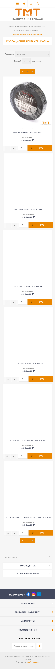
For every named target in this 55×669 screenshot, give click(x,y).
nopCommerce (32, 662)
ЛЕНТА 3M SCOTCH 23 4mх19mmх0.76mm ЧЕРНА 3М (28, 517)
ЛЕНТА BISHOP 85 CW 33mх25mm (28, 209)
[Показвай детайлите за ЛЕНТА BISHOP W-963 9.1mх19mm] (28, 332)
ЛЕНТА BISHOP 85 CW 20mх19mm (27, 132)
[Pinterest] (44, 594)
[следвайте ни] (39, 594)
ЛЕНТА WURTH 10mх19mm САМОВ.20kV (27, 440)
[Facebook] (28, 594)
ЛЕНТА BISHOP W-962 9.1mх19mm (27, 286)
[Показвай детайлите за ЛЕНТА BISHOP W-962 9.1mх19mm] (27, 255)
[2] (32, 71)
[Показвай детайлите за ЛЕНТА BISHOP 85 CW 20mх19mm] (27, 101)
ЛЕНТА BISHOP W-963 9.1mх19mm (28, 363)
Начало (11, 26)
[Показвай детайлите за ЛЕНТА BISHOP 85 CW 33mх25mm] (28, 178)
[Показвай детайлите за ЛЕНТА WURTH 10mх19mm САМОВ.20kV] (27, 409)
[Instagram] (34, 594)
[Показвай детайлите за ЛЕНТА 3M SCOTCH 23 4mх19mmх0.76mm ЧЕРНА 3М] (28, 486)
